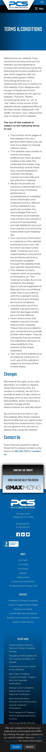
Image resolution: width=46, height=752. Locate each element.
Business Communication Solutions (23, 618)
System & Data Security (23, 622)
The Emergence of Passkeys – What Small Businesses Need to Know (22, 715)
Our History (23, 569)
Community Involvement (23, 581)
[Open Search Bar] (42, 2)
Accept (16, 747)
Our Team (23, 560)
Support (23, 573)
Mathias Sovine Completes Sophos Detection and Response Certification (21, 691)
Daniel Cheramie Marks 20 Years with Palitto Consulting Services (22, 648)
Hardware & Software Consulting (23, 600)
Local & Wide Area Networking (23, 613)
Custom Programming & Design (23, 605)
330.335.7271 (21, 451)
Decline (29, 747)
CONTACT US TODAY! (23, 470)
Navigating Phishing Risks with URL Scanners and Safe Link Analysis (23, 659)
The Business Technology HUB (23, 586)
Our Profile (23, 564)
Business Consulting (23, 609)
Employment (23, 577)
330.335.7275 (24, 527)
